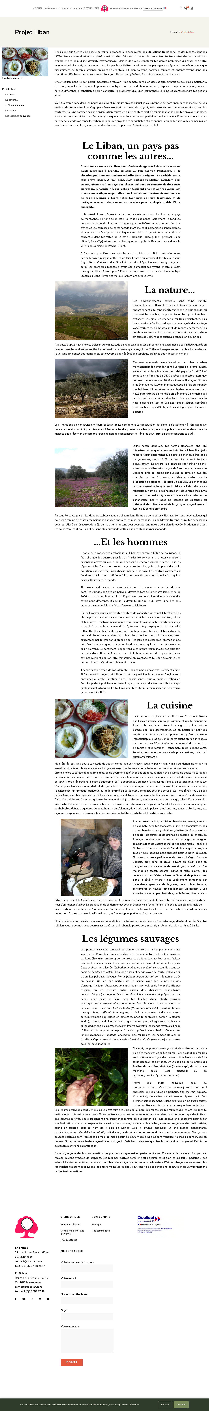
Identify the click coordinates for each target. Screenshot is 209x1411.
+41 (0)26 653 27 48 (33, 1291)
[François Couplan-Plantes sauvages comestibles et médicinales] (104, 8)
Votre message (70, 1326)
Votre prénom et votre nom (77, 1262)
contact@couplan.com (28, 1261)
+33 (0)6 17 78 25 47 (33, 1266)
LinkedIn (40, 1299)
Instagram (32, 1299)
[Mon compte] (192, 8)
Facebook (15, 1299)
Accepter (181, 1404)
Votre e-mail (68, 1278)
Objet (64, 1310)
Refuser (165, 1404)
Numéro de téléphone (74, 1294)
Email (48, 1299)
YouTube (23, 1299)
